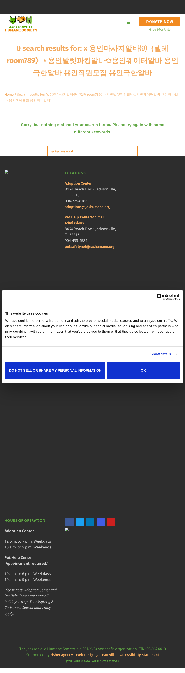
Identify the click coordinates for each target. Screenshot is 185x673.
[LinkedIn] (90, 522)
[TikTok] (69, 531)
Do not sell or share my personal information (55, 370)
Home (9, 95)
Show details (160, 354)
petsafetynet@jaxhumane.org (89, 246)
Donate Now (159, 21)
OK (143, 370)
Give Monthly (160, 29)
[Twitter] (80, 522)
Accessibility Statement (139, 655)
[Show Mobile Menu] (128, 23)
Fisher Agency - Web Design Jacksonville (83, 655)
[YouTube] (111, 522)
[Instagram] (101, 522)
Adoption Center (78, 183)
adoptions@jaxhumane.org (87, 207)
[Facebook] (69, 522)
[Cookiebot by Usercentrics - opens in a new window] (160, 297)
